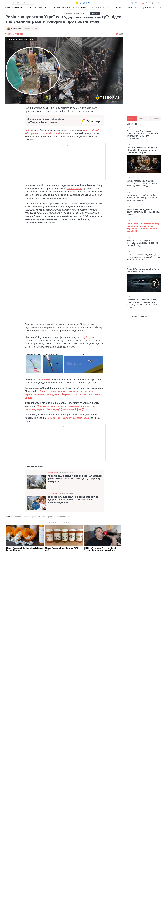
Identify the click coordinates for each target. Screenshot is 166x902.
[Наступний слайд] (162, 8)
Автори (148, 8)
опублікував (88, 337)
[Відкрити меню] (7, 3)
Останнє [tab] (131, 118)
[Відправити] (32, 3)
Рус (159, 3)
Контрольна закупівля (60, 8)
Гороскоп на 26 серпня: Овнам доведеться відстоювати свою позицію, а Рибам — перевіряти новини (142, 303)
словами (45, 379)
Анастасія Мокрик (16, 28)
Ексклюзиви (80, 8)
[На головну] (83, 3)
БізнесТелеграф (97, 8)
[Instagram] (149, 2)
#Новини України (29, 517)
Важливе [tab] (155, 118)
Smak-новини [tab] (143, 118)
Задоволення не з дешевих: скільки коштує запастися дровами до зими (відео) (144, 211)
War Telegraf (53, 472)
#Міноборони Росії (61, 517)
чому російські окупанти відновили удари (68, 418)
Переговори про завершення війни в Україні (26, 8)
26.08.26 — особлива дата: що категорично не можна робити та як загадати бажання (143, 257)
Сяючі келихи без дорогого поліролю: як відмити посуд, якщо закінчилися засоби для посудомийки (143, 134)
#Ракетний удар (45, 517)
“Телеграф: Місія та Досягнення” (123, 8)
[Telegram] (139, 2)
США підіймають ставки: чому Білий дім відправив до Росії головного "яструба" (142, 150)
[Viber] (136, 3)
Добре (94, 13)
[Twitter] (146, 2)
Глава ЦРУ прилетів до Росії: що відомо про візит (143, 270)
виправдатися (74, 188)
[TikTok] (153, 3)
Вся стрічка (132, 124)
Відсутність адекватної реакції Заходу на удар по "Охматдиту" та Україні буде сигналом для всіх (73, 500)
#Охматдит (16, 517)
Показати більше (139, 317)
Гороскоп (160, 8)
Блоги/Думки (52, 493)
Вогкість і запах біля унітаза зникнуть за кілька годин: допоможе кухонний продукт (143, 243)
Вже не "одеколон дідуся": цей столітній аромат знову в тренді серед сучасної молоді (142, 183)
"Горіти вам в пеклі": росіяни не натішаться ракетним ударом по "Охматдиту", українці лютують (75, 479)
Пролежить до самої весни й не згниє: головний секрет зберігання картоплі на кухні (143, 197)
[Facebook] (132, 2)
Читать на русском (14, 34)
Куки (85, 13)
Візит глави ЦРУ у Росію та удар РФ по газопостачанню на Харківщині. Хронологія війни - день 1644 (143, 227)
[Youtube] (143, 3)
